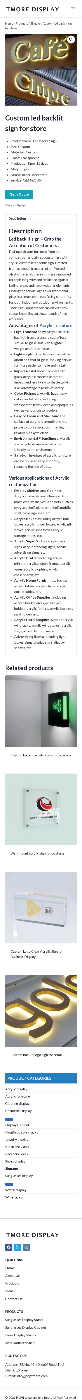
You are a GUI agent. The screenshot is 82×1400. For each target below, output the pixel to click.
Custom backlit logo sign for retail (36, 1055)
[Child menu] (9, 1119)
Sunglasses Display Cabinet (25, 1327)
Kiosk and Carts (17, 1146)
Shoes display (15, 1161)
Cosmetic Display (18, 1110)
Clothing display (17, 1103)
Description (17, 218)
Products (12, 1283)
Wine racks (13, 1197)
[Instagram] (26, 1247)
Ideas (9, 1291)
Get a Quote (19, 194)
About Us (12, 1275)
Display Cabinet (17, 1125)
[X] (17, 1247)
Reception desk (16, 1154)
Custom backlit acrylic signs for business (41, 755)
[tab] (41, 218)
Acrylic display (16, 1089)
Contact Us (13, 1299)
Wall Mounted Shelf (20, 1343)
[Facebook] (8, 1247)
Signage (21, 205)
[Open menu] (73, 8)
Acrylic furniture (56, 325)
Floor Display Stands (20, 1335)
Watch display (15, 1190)
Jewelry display (16, 1139)
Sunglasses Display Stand (24, 1319)
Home (10, 1268)
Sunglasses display (19, 1175)
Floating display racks (21, 1132)
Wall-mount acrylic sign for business (37, 853)
